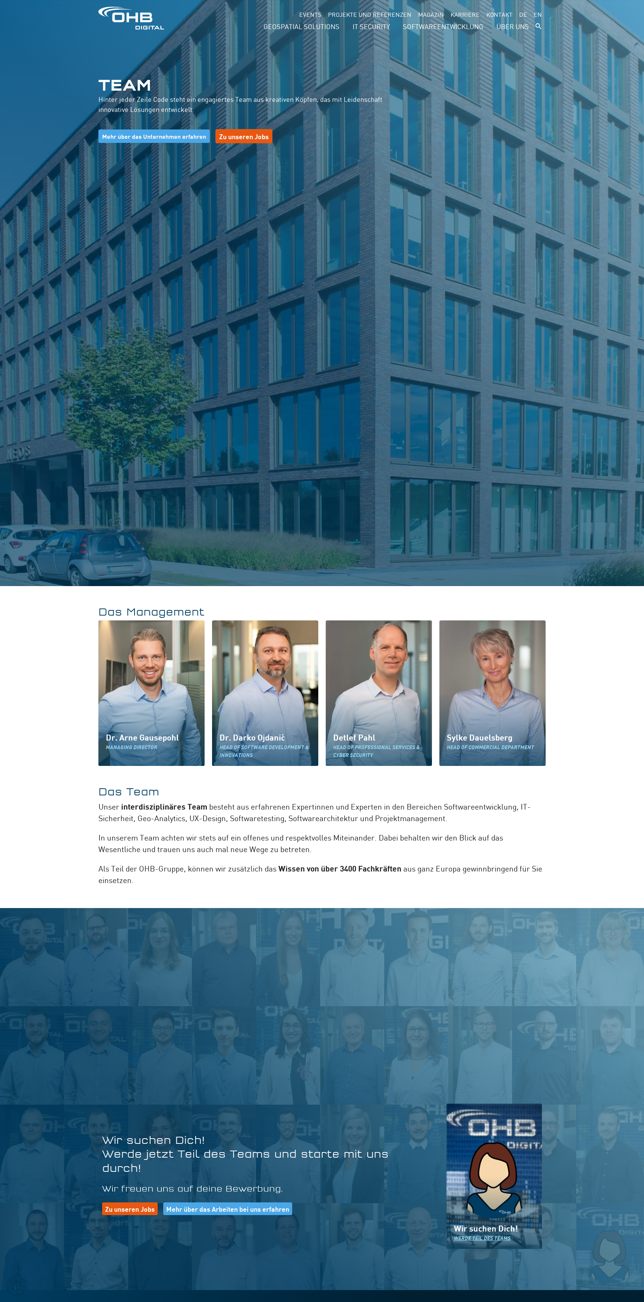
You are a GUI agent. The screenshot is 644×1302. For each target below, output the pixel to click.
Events (310, 14)
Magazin (431, 14)
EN (538, 14)
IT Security (371, 26)
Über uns (512, 26)
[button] (538, 26)
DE (523, 14)
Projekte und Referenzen (369, 14)
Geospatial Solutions (301, 26)
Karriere (465, 14)
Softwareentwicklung (443, 26)
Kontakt (499, 14)
